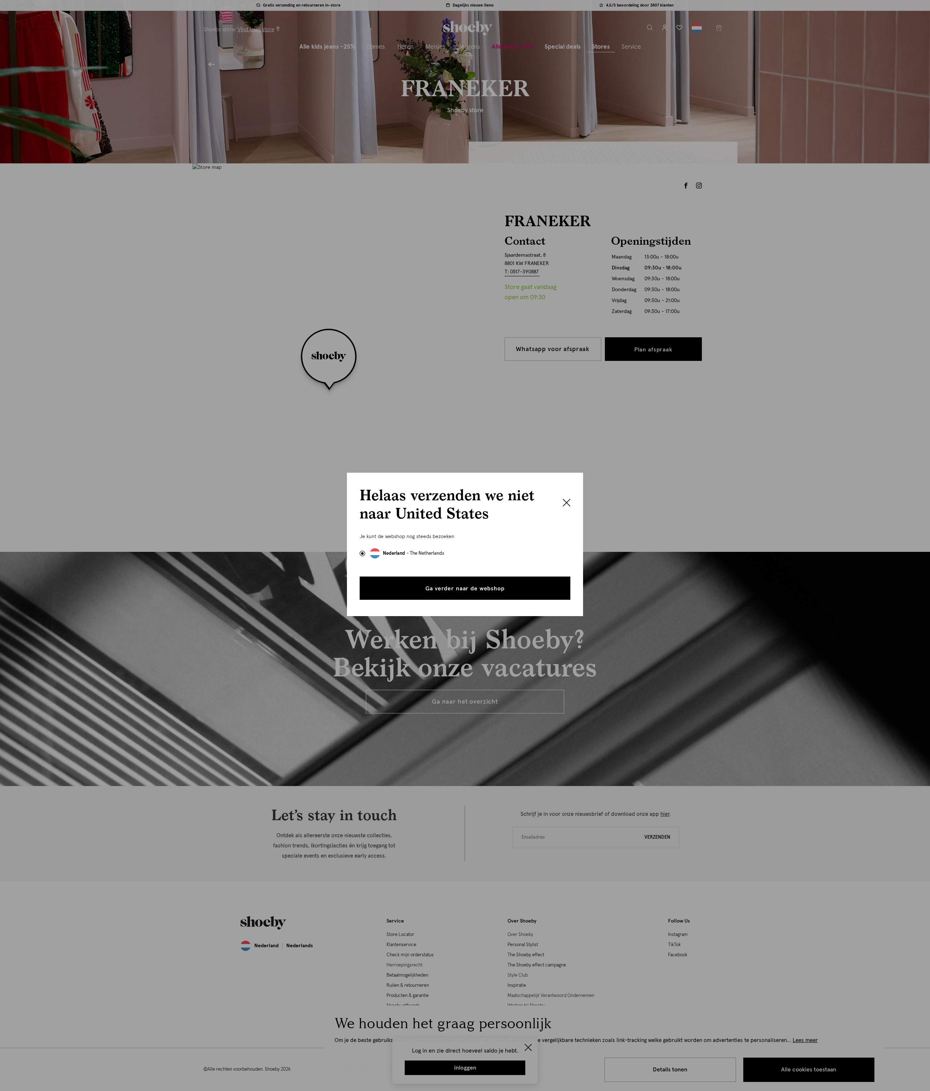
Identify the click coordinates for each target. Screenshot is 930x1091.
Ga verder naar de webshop (464, 588)
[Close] (566, 504)
